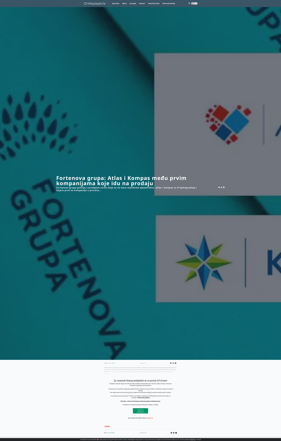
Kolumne (133, 3)
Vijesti (124, 3)
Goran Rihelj (110, 432)
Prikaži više (192, 439)
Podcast (142, 3)
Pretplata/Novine (168, 3)
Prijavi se (150, 418)
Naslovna (115, 3)
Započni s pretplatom (140, 411)
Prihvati (199, 439)
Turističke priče (153, 3)
